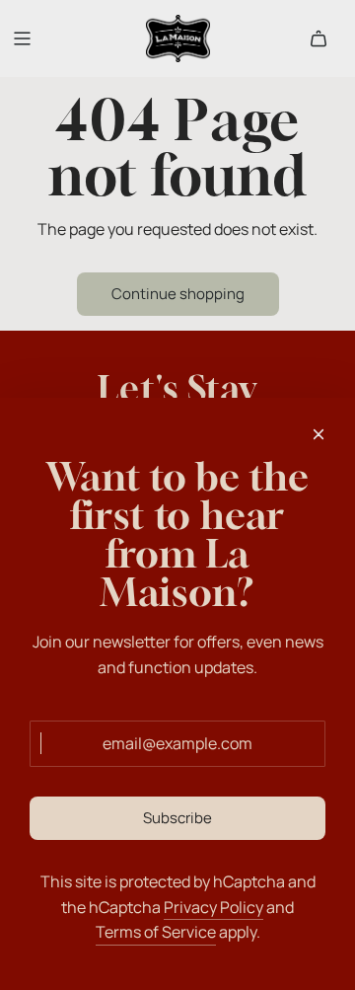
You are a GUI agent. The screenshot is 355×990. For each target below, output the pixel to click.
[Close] (318, 434)
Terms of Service (156, 932)
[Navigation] (21, 38)
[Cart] (318, 38)
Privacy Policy (213, 907)
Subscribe (177, 817)
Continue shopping (178, 293)
